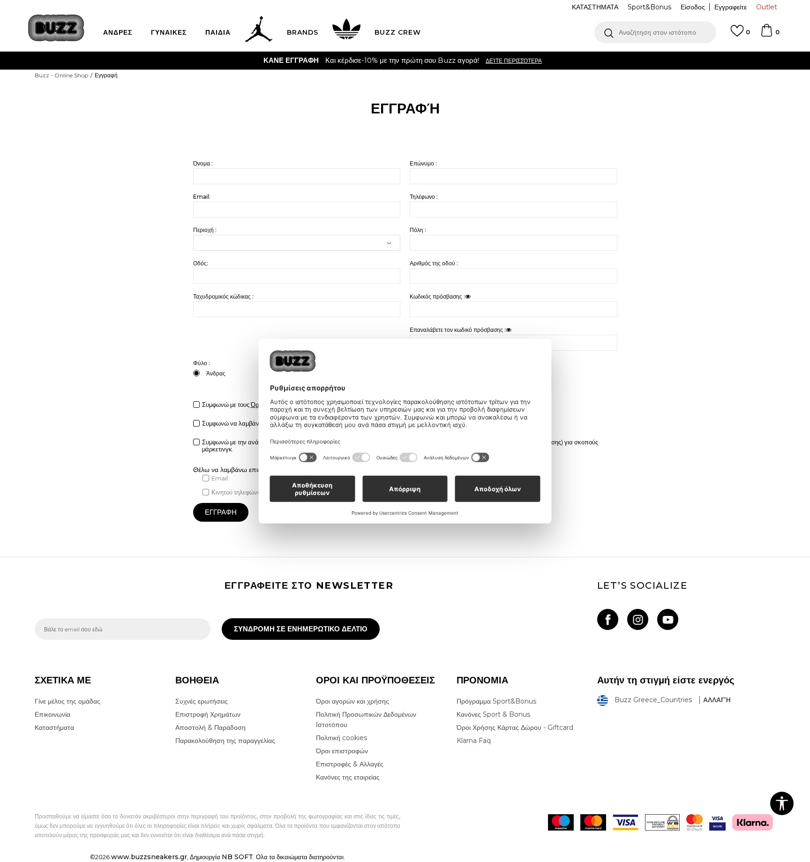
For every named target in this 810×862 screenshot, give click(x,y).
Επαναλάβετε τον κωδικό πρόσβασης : (458, 329)
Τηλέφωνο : (424, 196)
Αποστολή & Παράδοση (210, 727)
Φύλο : (201, 363)
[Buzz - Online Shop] (56, 28)
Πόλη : (418, 229)
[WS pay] (662, 822)
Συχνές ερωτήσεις (201, 701)
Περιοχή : (205, 229)
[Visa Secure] (717, 822)
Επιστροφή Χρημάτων (207, 714)
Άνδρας (215, 373)
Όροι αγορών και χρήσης (352, 701)
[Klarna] (752, 822)
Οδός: (200, 263)
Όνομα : (203, 163)
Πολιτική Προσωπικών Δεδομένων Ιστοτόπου (366, 719)
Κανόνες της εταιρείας (348, 777)
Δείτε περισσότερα (746, 60)
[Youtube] (667, 619)
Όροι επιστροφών (342, 751)
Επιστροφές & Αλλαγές (349, 764)
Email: (201, 196)
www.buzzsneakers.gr (149, 857)
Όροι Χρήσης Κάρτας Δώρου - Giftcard (515, 727)
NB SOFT (237, 857)
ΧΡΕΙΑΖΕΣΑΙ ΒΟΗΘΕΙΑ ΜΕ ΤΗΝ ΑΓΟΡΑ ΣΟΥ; (523, 60)
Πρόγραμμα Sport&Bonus (496, 701)
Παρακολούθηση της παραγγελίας (225, 740)
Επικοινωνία (52, 714)
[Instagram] (637, 619)
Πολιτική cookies (341, 738)
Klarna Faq (474, 740)
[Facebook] (607, 619)
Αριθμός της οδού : (434, 263)
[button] (655, 32)
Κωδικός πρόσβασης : (437, 296)
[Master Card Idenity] (694, 822)
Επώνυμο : (423, 163)
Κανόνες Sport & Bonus (493, 714)
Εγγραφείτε (730, 7)
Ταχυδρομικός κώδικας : (223, 296)
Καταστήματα (54, 727)
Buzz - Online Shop (61, 75)
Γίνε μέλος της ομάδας (67, 701)
